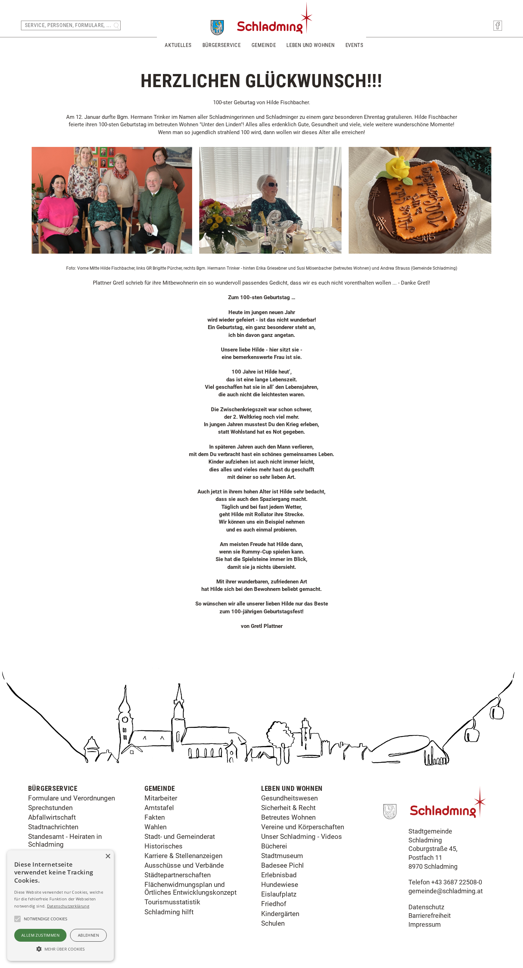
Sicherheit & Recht (288, 808)
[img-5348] (270, 250)
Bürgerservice (221, 45)
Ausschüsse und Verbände (184, 865)
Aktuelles (178, 45)
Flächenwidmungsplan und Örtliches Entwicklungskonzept (190, 888)
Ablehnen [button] (88, 935)
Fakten (154, 817)
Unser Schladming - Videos (301, 836)
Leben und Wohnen (310, 45)
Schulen (273, 923)
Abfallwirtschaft (52, 817)
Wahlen (155, 827)
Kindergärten (280, 914)
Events (354, 45)
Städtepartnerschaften (177, 875)
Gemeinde (264, 45)
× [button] (107, 856)
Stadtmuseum (282, 856)
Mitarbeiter (160, 798)
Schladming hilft (169, 912)
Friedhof (273, 904)
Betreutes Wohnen (288, 817)
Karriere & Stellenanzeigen (183, 856)
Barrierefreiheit (429, 915)
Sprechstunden (50, 808)
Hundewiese (279, 884)
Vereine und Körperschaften (302, 827)
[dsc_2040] (112, 250)
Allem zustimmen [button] (40, 935)
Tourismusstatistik (172, 902)
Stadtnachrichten (53, 827)
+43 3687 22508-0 (456, 882)
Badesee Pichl (282, 865)
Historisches (163, 846)
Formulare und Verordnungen (71, 798)
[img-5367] (420, 250)
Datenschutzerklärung (68, 906)
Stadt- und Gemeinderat (179, 836)
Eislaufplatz (278, 894)
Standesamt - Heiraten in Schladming (65, 840)
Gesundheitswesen (289, 798)
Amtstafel (159, 808)
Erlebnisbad (279, 875)
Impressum (424, 924)
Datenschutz (426, 907)
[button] (60, 948)
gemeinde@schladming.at (445, 891)
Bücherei (274, 846)
